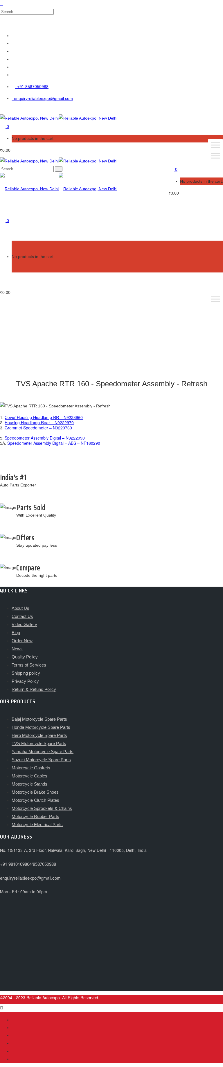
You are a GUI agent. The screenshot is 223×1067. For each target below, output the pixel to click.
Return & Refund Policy (34, 689)
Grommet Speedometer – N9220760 (38, 428)
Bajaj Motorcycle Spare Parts (39, 719)
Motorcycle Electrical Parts (37, 824)
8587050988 (44, 864)
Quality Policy (25, 656)
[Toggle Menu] (215, 145)
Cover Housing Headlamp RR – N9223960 (44, 417)
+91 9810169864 (16, 864)
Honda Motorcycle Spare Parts (41, 727)
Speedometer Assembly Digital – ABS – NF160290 (53, 443)
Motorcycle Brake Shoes (35, 792)
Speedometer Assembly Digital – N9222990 (45, 438)
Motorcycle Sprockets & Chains (42, 808)
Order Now (22, 640)
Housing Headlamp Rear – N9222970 (39, 422)
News (17, 648)
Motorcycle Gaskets (31, 767)
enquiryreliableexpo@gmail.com (42, 98)
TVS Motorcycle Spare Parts (39, 743)
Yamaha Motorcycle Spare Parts (42, 751)
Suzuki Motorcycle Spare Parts (41, 759)
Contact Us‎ (22, 616)
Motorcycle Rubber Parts (35, 816)
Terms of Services (29, 664)
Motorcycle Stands (29, 784)
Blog (16, 632)
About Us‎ (20, 608)
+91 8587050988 (31, 86)
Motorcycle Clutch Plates (35, 800)
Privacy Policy (25, 681)
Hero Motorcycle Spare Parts (39, 735)
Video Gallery (24, 624)
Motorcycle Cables (29, 775)
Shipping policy (26, 673)
